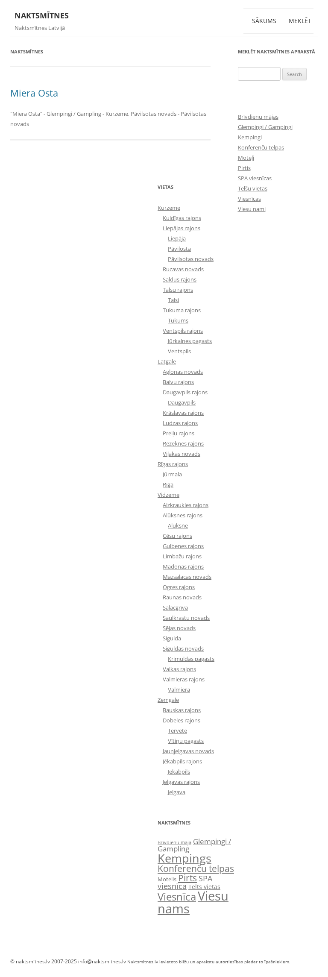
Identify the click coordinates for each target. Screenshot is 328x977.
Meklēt (300, 21)
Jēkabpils (179, 771)
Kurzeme (169, 207)
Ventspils (179, 351)
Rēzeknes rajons (183, 443)
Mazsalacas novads (187, 577)
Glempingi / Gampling (194, 845)
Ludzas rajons (180, 423)
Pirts (187, 877)
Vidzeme (168, 495)
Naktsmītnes (42, 15)
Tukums (178, 320)
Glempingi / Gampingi (265, 127)
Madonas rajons (183, 566)
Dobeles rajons (181, 720)
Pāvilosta (179, 248)
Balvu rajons (178, 382)
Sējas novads (179, 628)
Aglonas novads (183, 372)
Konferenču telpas (261, 147)
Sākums (264, 21)
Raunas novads (182, 597)
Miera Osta (34, 92)
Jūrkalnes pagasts (190, 341)
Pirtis (244, 168)
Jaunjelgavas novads (188, 751)
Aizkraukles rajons (185, 505)
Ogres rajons (179, 587)
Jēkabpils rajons (182, 761)
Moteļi (246, 157)
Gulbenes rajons (183, 546)
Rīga (168, 484)
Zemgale (168, 700)
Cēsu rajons (177, 536)
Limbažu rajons (182, 556)
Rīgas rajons (173, 464)
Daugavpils (182, 402)
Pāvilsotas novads (191, 259)
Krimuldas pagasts (191, 659)
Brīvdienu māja (174, 842)
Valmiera (179, 689)
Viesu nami (252, 209)
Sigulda (172, 638)
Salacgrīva (175, 607)
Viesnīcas (249, 198)
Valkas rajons (179, 669)
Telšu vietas (252, 188)
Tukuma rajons (182, 310)
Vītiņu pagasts (186, 741)
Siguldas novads (183, 648)
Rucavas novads (183, 269)
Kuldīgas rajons (182, 218)
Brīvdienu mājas (258, 116)
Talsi (173, 300)
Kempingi (250, 137)
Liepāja (177, 238)
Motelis (167, 879)
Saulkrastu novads (186, 618)
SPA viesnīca (185, 882)
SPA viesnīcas (255, 178)
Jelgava (176, 792)
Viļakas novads (181, 454)
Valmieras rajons (184, 679)
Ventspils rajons (183, 330)
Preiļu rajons (178, 433)
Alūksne (178, 525)
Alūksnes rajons (182, 515)
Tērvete (177, 730)
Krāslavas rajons (183, 413)
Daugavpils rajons (185, 392)
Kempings (184, 858)
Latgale (167, 361)
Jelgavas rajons (181, 782)
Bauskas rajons (182, 710)
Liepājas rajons (181, 228)
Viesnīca (177, 896)
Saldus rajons (179, 279)
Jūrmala (172, 474)
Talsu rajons (178, 289)
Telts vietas (204, 887)
